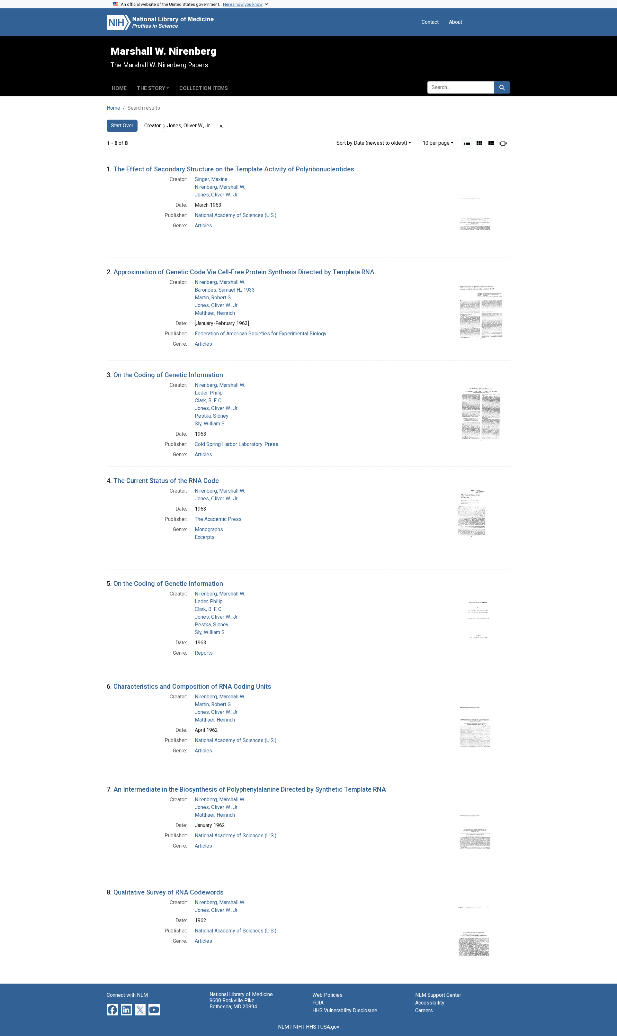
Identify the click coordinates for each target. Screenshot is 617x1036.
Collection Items (203, 88)
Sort (371, 143)
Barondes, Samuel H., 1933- (226, 290)
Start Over (122, 126)
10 (436, 143)
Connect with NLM (127, 995)
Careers (424, 1010)
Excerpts (205, 537)
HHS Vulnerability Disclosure (344, 1010)
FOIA (318, 1003)
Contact (430, 22)
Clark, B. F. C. (208, 400)
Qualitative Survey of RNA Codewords (168, 892)
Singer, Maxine (211, 179)
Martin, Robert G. (213, 298)
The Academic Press (218, 519)
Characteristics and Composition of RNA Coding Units (192, 686)
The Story (151, 88)
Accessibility (429, 1003)
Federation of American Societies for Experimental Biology (260, 334)
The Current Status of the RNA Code (166, 481)
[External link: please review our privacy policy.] (112, 1009)
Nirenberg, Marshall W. (220, 187)
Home (119, 88)
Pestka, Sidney (211, 416)
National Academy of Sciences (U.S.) (235, 215)
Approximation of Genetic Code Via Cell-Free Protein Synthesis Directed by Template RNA (243, 272)
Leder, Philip (209, 393)
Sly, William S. (210, 424)
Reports (204, 653)
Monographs (209, 529)
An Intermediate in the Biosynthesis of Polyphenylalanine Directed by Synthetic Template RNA (249, 789)
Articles (203, 226)
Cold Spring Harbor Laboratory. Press (236, 444)
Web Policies (327, 995)
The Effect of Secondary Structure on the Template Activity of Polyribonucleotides (233, 169)
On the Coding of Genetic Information (168, 375)
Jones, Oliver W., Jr (216, 195)
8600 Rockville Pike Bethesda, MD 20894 (233, 1003)
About (455, 22)
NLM (283, 1027)
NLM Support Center (438, 995)
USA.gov (329, 1027)
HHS (311, 1027)
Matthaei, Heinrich (215, 313)
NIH (297, 1027)
